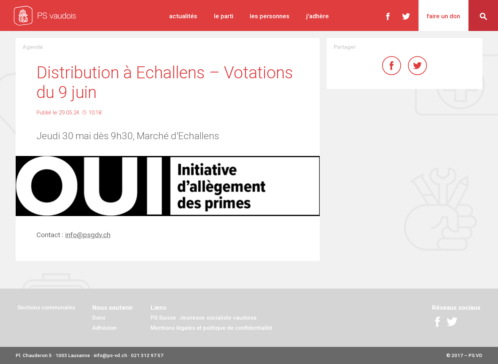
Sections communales (46, 307)
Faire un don (443, 16)
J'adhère (317, 16)
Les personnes (269, 16)
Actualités (183, 16)
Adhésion (104, 328)
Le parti (223, 16)
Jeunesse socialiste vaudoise (218, 317)
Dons (98, 317)
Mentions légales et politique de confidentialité (211, 328)
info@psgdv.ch (87, 235)
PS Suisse (163, 317)
